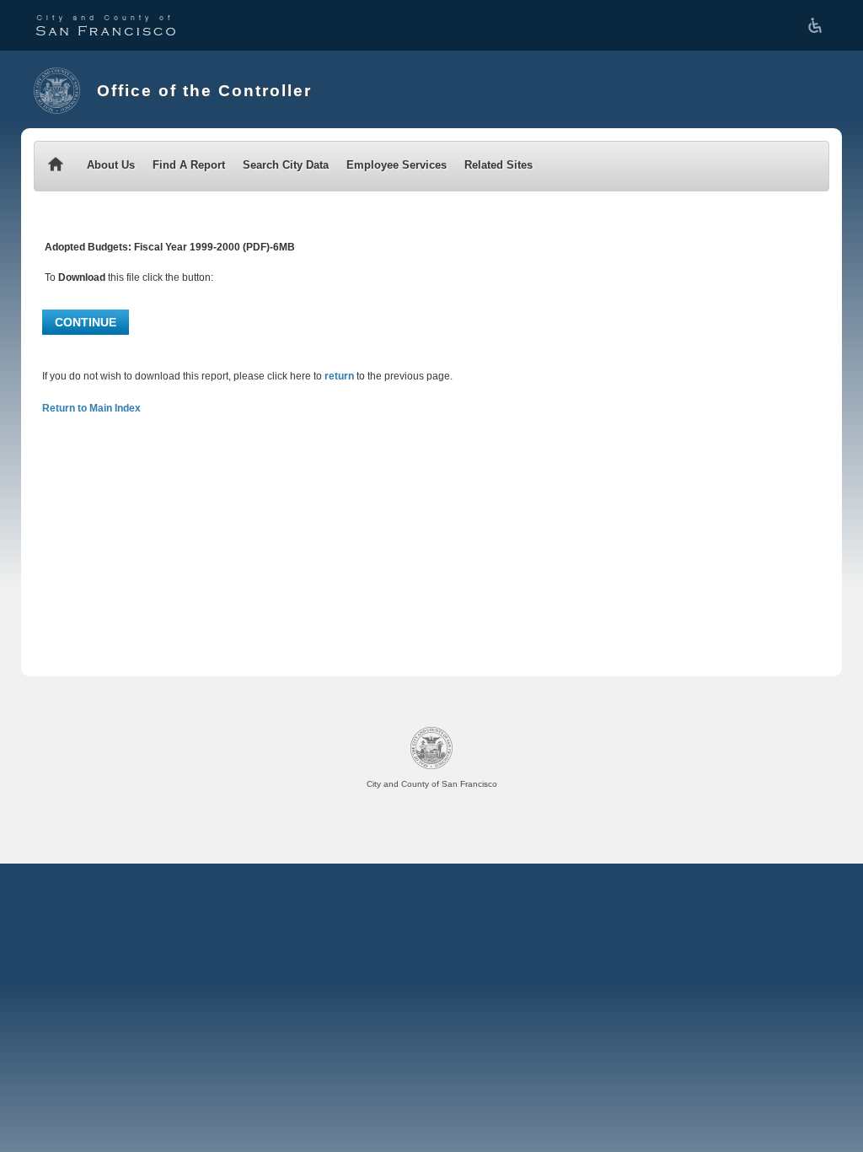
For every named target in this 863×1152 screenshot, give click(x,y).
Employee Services (396, 165)
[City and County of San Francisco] (105, 25)
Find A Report (189, 165)
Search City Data (286, 165)
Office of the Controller (204, 91)
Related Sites (498, 165)
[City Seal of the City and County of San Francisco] (57, 90)
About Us (111, 165)
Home (56, 165)
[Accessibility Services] (818, 25)
